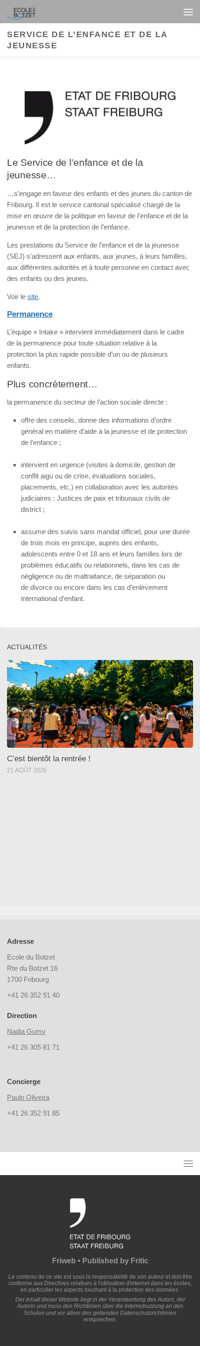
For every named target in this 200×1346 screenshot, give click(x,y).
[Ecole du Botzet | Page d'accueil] (25, 12)
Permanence (30, 314)
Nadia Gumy (26, 1031)
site (32, 297)
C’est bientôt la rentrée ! (49, 758)
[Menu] (188, 11)
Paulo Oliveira (28, 1097)
